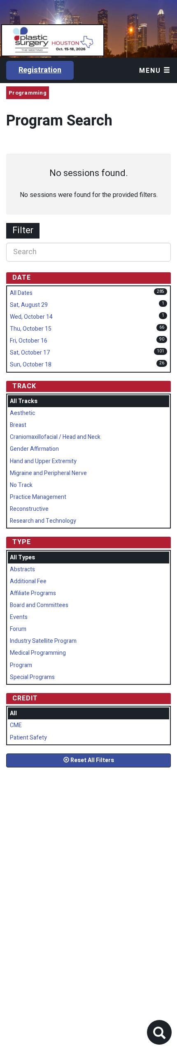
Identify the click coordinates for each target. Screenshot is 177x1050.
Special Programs (32, 677)
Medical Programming (38, 653)
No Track (21, 485)
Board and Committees (39, 605)
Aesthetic (22, 413)
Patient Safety (28, 737)
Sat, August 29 (29, 305)
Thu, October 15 (30, 329)
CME (16, 725)
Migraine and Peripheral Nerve (48, 473)
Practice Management (38, 497)
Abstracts (22, 569)
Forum (18, 629)
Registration (40, 70)
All (13, 713)
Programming (28, 93)
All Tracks (23, 401)
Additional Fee (28, 581)
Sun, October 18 (30, 364)
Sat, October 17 (30, 352)
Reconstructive (29, 509)
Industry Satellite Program (43, 641)
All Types (22, 557)
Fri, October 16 (28, 340)
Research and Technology (43, 521)
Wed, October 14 (31, 317)
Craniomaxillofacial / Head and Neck (55, 437)
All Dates (21, 293)
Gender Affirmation (34, 449)
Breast (18, 425)
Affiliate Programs (33, 593)
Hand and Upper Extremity (43, 461)
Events (19, 617)
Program (21, 665)
